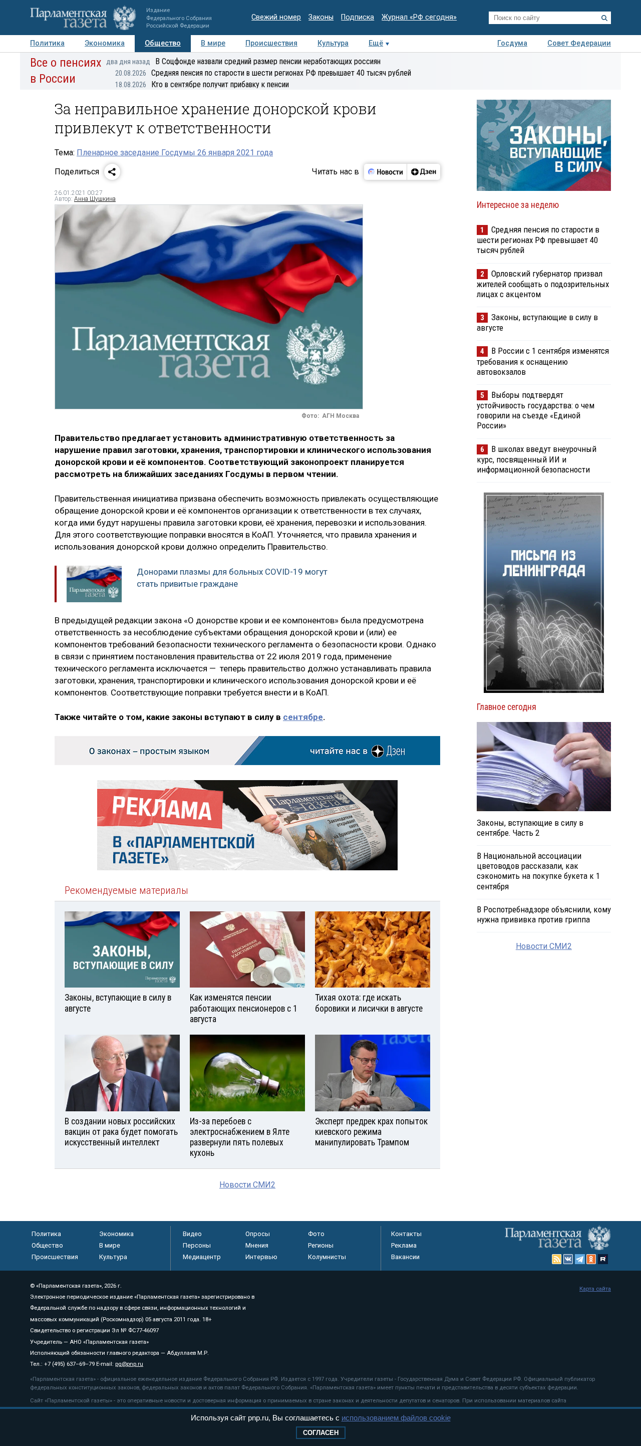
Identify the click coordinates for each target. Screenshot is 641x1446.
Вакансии (405, 1257)
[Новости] (385, 172)
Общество (163, 43)
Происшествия (271, 43)
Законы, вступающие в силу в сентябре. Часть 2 (530, 828)
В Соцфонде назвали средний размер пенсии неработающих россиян (243, 61)
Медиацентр (202, 1257)
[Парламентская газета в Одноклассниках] (591, 1259)
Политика (47, 43)
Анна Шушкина (95, 198)
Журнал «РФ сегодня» (419, 17)
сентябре (303, 717)
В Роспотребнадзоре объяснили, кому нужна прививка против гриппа (544, 914)
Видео (192, 1234)
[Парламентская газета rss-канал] (557, 1259)
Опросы (257, 1234)
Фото (316, 1234)
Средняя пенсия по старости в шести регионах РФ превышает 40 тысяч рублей (263, 73)
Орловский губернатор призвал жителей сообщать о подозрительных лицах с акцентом (543, 284)
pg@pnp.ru (129, 1364)
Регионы (321, 1245)
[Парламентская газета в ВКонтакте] (568, 1259)
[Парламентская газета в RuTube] (603, 1259)
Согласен (321, 1432)
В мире (213, 43)
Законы (321, 17)
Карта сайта (595, 1289)
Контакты (406, 1234)
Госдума (512, 43)
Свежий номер (276, 17)
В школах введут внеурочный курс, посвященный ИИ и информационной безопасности (536, 459)
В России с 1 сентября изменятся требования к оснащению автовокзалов (543, 361)
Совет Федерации (579, 43)
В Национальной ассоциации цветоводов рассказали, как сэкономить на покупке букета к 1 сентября (538, 871)
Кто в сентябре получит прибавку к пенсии (202, 84)
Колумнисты (327, 1257)
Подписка (357, 17)
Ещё (376, 43)
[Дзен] (423, 172)
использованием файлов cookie (396, 1417)
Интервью (261, 1257)
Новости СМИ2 (247, 1184)
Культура (333, 43)
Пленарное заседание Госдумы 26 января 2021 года (175, 152)
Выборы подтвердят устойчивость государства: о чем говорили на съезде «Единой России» (535, 410)
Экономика (105, 43)
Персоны (197, 1245)
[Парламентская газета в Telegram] (580, 1259)
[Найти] (604, 18)
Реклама (404, 1245)
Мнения (256, 1245)
